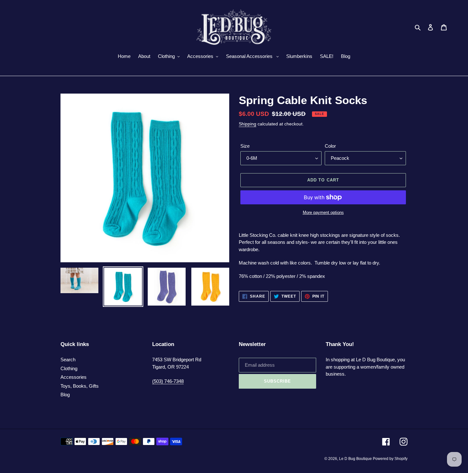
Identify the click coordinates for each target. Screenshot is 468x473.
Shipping (247, 123)
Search (67, 359)
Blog (65, 394)
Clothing (68, 368)
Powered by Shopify (390, 458)
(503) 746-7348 (168, 381)
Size (245, 146)
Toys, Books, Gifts (79, 386)
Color (330, 146)
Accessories (73, 377)
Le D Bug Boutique (356, 458)
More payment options (323, 212)
